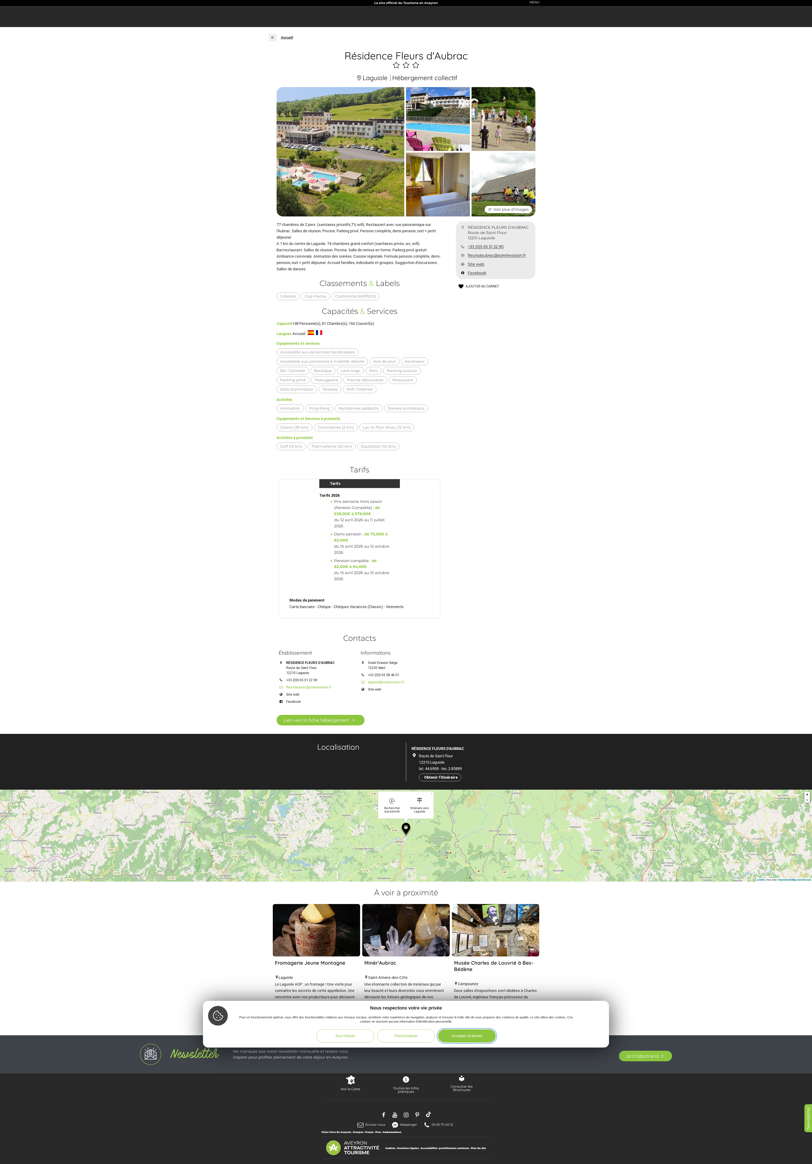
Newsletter (808, 1118)
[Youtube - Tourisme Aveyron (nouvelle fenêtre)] (394, 1114)
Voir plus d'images (511, 209)
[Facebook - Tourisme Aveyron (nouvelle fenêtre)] (383, 1114)
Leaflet (761, 879)
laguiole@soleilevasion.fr (386, 682)
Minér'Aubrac (380, 963)
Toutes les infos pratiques (406, 1089)
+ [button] (807, 794)
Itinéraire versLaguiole (419, 809)
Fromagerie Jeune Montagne (310, 963)
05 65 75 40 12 (442, 1124)
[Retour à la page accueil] (273, 37)
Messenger (408, 1124)
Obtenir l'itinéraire (441, 777)
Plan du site (478, 1148)
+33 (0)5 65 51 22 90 (486, 247)
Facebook (477, 273)
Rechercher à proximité (392, 809)
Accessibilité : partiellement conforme (445, 1148)
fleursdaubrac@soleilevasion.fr (497, 255)
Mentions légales (408, 1148)
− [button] (807, 800)
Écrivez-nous (375, 1125)
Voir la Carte (350, 1089)
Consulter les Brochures (462, 1088)
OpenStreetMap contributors (795, 879)
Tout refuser (345, 1036)
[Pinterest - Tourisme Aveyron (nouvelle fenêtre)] (417, 1114)
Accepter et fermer (467, 1036)
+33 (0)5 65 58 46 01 (383, 675)
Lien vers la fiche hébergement (316, 720)
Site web (476, 264)
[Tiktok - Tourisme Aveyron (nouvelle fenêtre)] (428, 1114)
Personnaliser (406, 1036)
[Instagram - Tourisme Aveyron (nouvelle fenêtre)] (406, 1114)
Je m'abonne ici (642, 1056)
